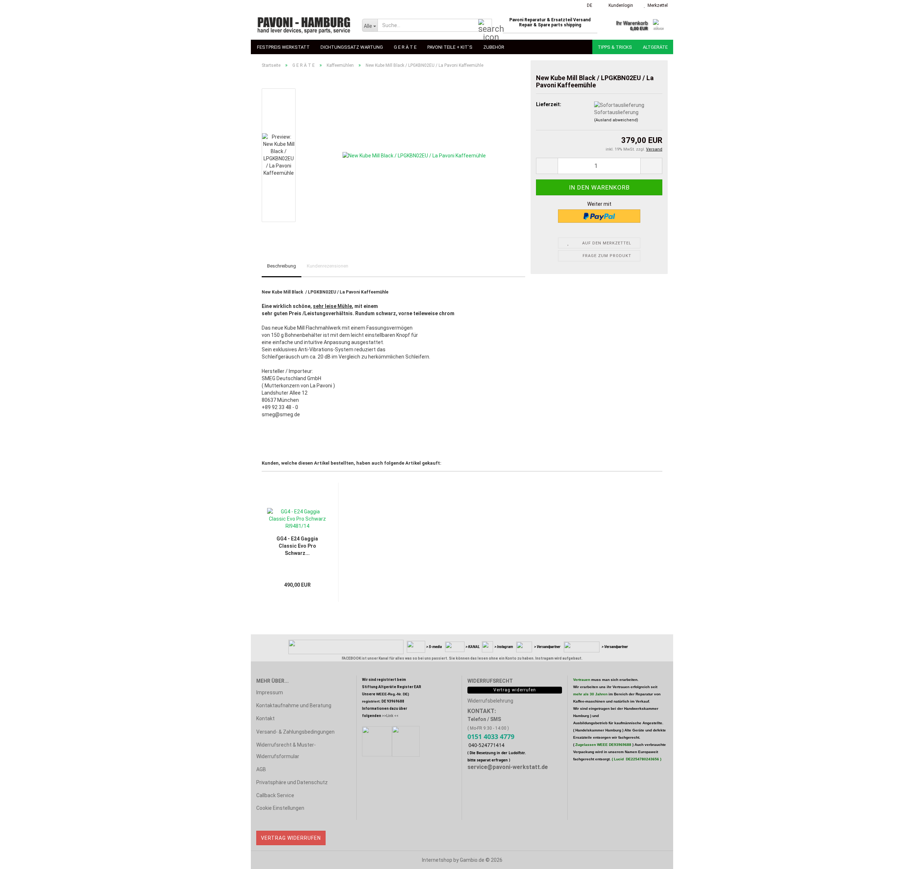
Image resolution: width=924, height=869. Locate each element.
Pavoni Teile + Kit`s (449, 47)
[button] (587, 5)
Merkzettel (656, 5)
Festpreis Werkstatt (283, 47)
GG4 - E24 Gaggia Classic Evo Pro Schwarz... (297, 546)
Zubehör (493, 47)
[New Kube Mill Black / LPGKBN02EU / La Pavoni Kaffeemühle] (414, 155)
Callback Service (275, 795)
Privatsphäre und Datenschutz (292, 782)
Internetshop (437, 860)
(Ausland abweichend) (616, 120)
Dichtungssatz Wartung (352, 47)
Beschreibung (281, 266)
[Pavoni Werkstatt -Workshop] (303, 25)
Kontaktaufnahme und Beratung (293, 705)
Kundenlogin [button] (619, 5)
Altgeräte (655, 47)
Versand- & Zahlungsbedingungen (295, 732)
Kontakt (265, 718)
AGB (261, 769)
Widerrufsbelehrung (490, 701)
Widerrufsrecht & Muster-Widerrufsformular (286, 750)
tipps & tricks (615, 47)
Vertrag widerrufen (291, 838)
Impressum (269, 692)
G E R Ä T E (405, 47)
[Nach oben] (904, 858)
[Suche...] (485, 25)
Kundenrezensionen (327, 266)
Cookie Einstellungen (280, 808)
